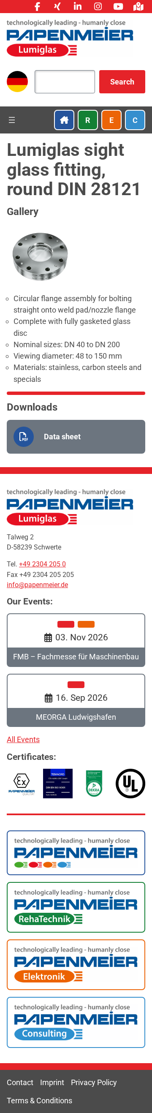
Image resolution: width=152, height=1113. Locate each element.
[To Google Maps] (138, 6)
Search (122, 81)
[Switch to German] (17, 81)
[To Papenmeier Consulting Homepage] (76, 1022)
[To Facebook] (37, 6)
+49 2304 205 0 (42, 564)
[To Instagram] (98, 6)
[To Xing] (57, 6)
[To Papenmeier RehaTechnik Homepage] (76, 907)
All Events (23, 739)
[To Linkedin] (77, 6)
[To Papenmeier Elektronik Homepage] (76, 964)
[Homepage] (70, 38)
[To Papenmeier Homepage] (76, 853)
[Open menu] (12, 120)
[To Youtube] (118, 6)
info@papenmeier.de (37, 585)
